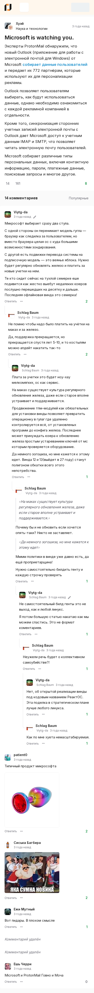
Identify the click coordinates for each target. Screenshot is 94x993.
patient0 (20, 755)
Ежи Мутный (24, 909)
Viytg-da (21, 212)
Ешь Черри (22, 964)
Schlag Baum (28, 312)
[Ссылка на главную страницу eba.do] (8, 7)
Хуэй (20, 23)
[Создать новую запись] (24, 7)
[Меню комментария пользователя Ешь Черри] (21, 982)
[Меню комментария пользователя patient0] (21, 831)
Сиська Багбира (27, 843)
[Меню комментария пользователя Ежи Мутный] (21, 927)
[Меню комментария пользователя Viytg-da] (21, 301)
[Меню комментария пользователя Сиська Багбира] (21, 898)
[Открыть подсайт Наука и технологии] (10, 27)
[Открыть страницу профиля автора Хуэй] (8, 25)
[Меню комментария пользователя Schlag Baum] (25, 354)
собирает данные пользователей (55, 64)
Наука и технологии (31, 29)
